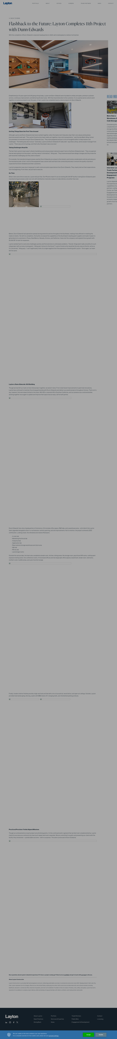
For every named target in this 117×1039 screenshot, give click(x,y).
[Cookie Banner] (58, 1034)
